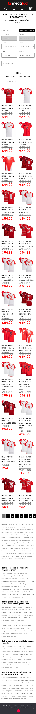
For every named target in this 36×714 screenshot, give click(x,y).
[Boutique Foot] (18, 3)
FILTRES (4, 31)
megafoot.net (10, 573)
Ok (18, 711)
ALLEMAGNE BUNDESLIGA (18, 20)
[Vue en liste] (19, 73)
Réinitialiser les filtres (27, 30)
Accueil (6, 20)
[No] (33, 709)
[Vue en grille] (16, 73)
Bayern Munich (19, 578)
